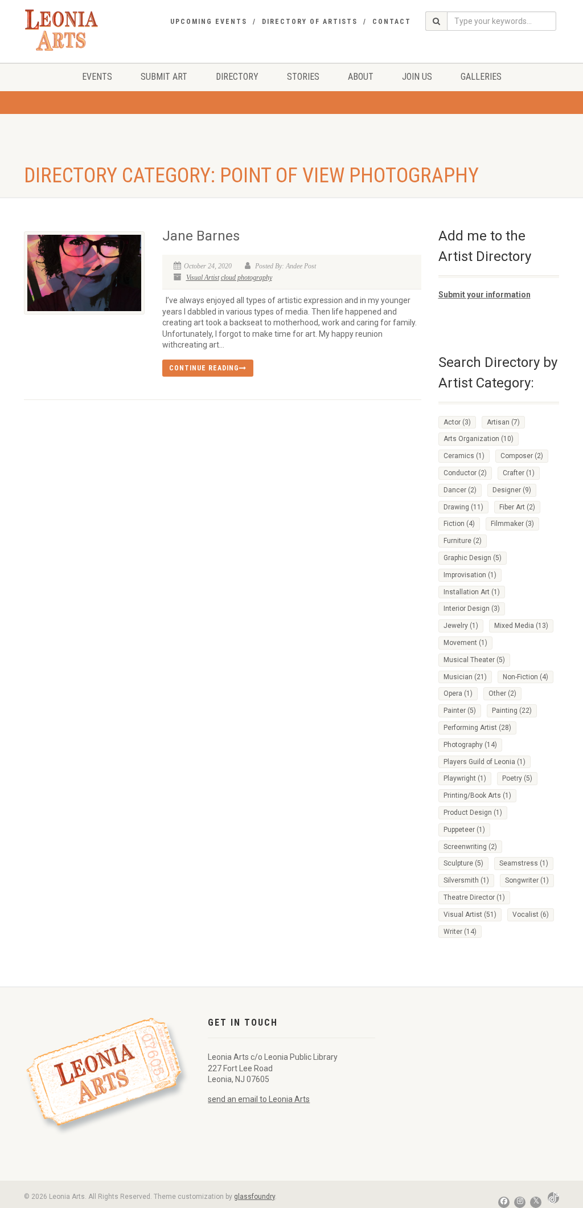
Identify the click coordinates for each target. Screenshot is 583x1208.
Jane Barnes (201, 236)
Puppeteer (464, 830)
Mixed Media (521, 626)
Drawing (463, 507)
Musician (465, 677)
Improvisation (470, 575)
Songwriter (527, 880)
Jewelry (461, 626)
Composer (521, 456)
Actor (457, 422)
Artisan (503, 422)
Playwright (465, 778)
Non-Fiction (525, 677)
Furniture (463, 541)
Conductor (465, 473)
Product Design (473, 813)
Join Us (417, 76)
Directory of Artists (310, 22)
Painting (512, 711)
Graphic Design (473, 558)
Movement (465, 643)
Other (502, 693)
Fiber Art (517, 507)
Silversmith (466, 880)
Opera (458, 693)
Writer (460, 932)
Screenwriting (470, 847)
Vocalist (530, 915)
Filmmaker (512, 524)
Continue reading (204, 368)
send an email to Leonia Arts (259, 1099)
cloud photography (246, 277)
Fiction (459, 524)
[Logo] (61, 30)
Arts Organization (479, 439)
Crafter (519, 473)
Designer (511, 490)
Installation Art (472, 592)
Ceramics (464, 456)
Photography (470, 745)
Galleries (481, 76)
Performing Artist (477, 728)
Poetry (517, 778)
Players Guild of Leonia (484, 762)
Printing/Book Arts (477, 795)
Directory (237, 76)
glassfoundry (254, 1197)
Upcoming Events (208, 22)
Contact (391, 22)
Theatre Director (474, 897)
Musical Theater (474, 660)
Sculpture (463, 863)
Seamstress (523, 863)
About (360, 76)
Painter (460, 711)
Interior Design (472, 609)
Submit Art (164, 76)
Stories (303, 76)
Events (97, 76)
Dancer (460, 490)
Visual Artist (202, 277)
